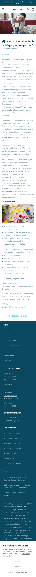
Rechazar (17, 567)
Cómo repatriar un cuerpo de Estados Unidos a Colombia (15, 478)
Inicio (6, 331)
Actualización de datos (13, 463)
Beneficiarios (9, 356)
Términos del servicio (12, 443)
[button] (2, 9)
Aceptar (17, 561)
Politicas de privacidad (13, 434)
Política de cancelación (13, 438)
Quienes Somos (10, 341)
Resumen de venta (11, 453)
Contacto (7, 361)
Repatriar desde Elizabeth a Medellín (14, 494)
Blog (6, 351)
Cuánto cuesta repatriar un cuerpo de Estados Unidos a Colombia (17, 486)
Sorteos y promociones (13, 448)
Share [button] (6, 54)
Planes (6, 336)
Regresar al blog (19, 316)
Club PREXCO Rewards (12, 346)
